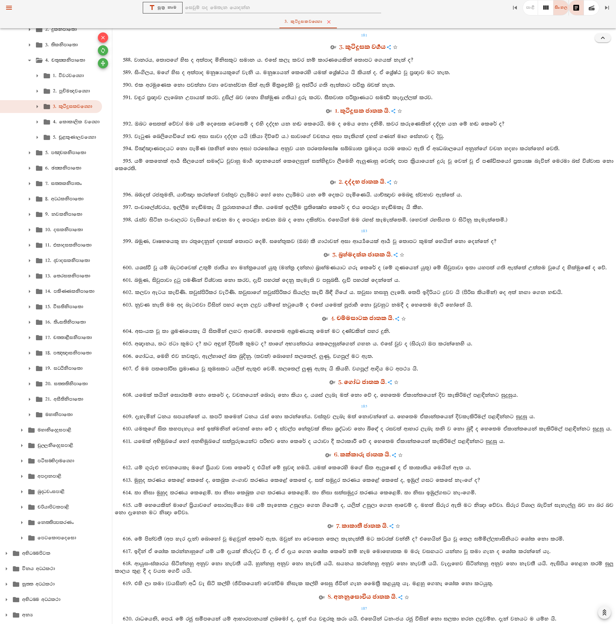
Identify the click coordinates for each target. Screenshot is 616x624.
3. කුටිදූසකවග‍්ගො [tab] (304, 21)
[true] (591, 7)
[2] (545, 7)
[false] (576, 7)
